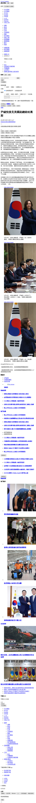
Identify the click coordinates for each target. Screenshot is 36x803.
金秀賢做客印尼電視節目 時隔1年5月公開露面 (17, 397)
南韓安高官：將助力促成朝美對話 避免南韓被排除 (19, 687)
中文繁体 (6, 708)
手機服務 (6, 68)
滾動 (5, 25)
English (6, 712)
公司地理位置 (11, 764)
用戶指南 (10, 762)
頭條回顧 (6, 47)
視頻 (5, 44)
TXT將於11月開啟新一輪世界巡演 (14, 401)
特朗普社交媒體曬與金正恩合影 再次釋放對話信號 (19, 418)
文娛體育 (6, 32)
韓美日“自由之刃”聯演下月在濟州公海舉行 (16, 448)
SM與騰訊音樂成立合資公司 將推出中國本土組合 (18, 459)
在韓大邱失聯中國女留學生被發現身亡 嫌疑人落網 (19, 404)
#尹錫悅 (6, 378)
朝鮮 (5, 34)
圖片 (5, 43)
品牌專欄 (6, 745)
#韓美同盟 (7, 381)
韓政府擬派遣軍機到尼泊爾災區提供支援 (16, 444)
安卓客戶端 (7, 770)
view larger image (8, 187)
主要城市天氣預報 (9, 66)
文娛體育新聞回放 (12, 743)
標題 (12, 87)
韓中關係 (6, 36)
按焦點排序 (18, 90)
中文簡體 (3, 705)
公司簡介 (6, 70)
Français (6, 718)
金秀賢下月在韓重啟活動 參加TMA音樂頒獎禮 (18, 466)
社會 (5, 30)
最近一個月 (14, 94)
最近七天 (23, 94)
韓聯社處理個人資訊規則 (11, 71)
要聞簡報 (6, 41)
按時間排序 (9, 90)
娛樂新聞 (6, 51)
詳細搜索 (3, 82)
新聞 (5, 723)
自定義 (30, 94)
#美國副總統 (7, 379)
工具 (5, 752)
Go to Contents (5, 1)
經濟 (5, 29)
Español (6, 717)
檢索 (2, 80)
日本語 (6, 713)
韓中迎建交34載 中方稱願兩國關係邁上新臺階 (17, 429)
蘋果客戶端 (7, 772)
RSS (5, 64)
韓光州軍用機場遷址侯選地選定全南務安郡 (16, 684)
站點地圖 (6, 775)
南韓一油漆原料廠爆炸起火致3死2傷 (14, 689)
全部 (7, 87)
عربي (5, 715)
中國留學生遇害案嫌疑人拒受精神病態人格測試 (18, 441)
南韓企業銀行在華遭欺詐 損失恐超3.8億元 (16, 394)
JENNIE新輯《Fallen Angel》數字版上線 (16, 473)
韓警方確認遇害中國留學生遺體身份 (14, 693)
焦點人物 (6, 37)
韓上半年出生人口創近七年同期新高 (14, 408)
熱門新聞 (6, 49)
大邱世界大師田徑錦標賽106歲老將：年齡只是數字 (19, 469)
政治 (5, 27)
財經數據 (6, 39)
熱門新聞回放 (11, 742)
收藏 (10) (6, 54)
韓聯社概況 (7, 759)
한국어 (6, 710)
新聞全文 (19, 87)
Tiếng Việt (7, 720)
